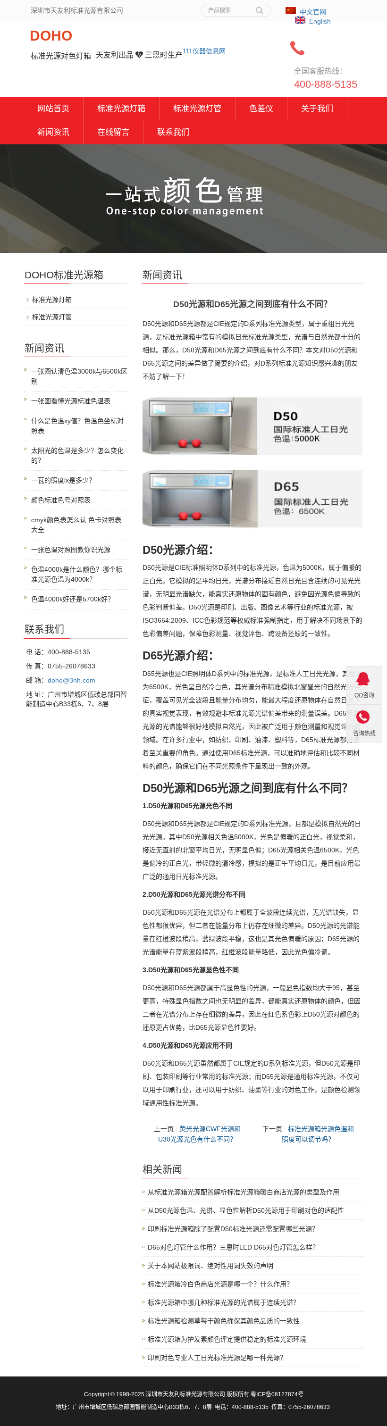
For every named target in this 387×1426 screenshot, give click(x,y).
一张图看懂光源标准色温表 (70, 401)
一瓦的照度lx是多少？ (63, 480)
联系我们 (173, 132)
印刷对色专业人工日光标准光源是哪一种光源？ (217, 1357)
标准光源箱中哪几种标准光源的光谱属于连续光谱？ (224, 1302)
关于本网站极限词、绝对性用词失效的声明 (210, 1265)
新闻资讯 (53, 132)
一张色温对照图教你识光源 (70, 549)
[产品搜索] (259, 7)
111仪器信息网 (204, 51)
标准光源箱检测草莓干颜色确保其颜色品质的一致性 (224, 1321)
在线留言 (113, 132)
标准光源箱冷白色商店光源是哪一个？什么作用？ (220, 1284)
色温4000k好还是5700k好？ (72, 599)
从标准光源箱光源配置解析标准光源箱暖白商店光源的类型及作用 (243, 1192)
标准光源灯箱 (121, 108)
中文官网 (313, 12)
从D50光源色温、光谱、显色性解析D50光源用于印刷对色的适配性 (246, 1210)
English (320, 21)
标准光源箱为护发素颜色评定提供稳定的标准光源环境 (227, 1339)
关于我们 (317, 108)
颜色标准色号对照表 (61, 500)
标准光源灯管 (197, 108)
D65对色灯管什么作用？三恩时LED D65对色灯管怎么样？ (233, 1247)
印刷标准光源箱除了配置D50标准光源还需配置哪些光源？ (233, 1229)
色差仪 (261, 108)
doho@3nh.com (71, 680)
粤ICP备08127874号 (277, 1394)
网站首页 (53, 108)
